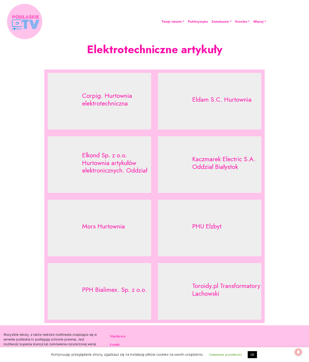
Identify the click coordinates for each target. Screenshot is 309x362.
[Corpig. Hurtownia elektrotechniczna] (99, 101)
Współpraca (118, 336)
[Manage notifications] (298, 352)
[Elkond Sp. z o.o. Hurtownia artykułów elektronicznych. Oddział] (99, 164)
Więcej (258, 21)
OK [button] (252, 354)
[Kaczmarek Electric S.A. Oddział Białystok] (209, 164)
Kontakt (114, 344)
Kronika (241, 21)
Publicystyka (198, 21)
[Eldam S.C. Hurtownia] (209, 101)
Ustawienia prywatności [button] (225, 354)
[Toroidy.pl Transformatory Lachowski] (209, 291)
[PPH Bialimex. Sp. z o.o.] (99, 291)
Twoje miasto (172, 21)
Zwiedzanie (220, 21)
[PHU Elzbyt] (209, 228)
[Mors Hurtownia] (99, 228)
